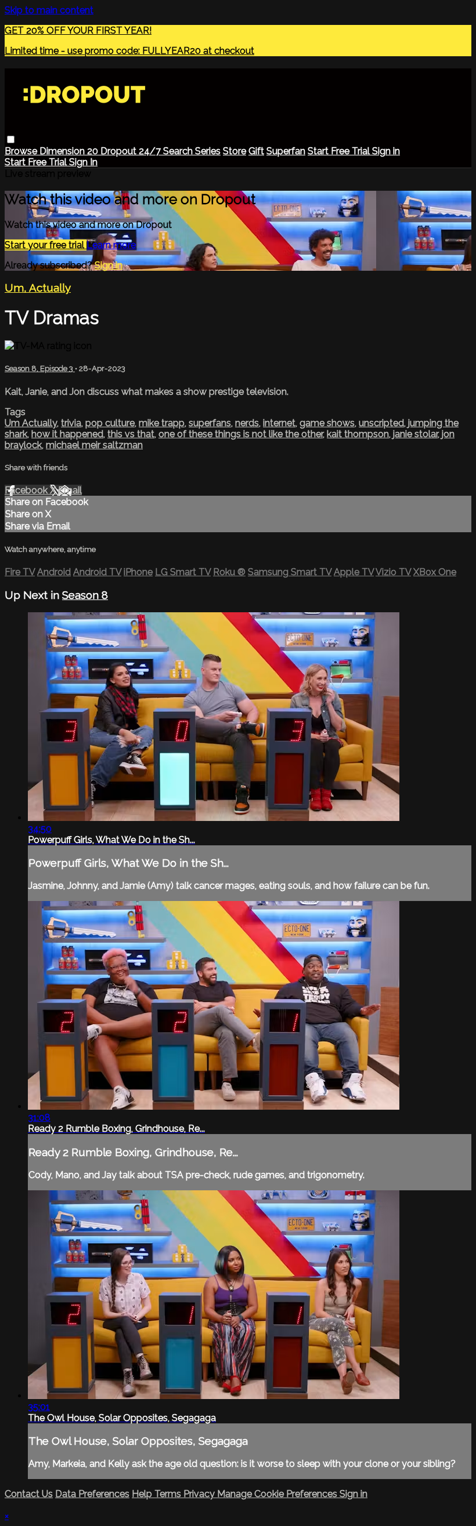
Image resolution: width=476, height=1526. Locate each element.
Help (143, 1493)
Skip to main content (49, 10)
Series (208, 151)
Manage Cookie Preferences (278, 1493)
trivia (71, 422)
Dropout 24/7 (131, 151)
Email (70, 490)
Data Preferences (92, 1493)
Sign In (83, 162)
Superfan (285, 151)
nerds (247, 422)
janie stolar (415, 433)
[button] (11, 139)
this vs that (130, 433)
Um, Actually (38, 287)
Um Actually (31, 422)
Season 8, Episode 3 (40, 368)
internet (279, 422)
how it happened (67, 433)
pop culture (110, 422)
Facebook (27, 490)
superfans (210, 422)
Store (234, 151)
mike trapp (162, 422)
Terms (168, 1493)
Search (179, 151)
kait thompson (358, 433)
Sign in (386, 151)
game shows (327, 422)
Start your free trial (45, 244)
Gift (256, 151)
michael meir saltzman (94, 444)
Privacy (200, 1493)
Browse (22, 151)
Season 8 (85, 594)
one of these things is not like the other (240, 433)
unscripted (381, 422)
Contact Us (29, 1493)
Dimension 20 (69, 151)
